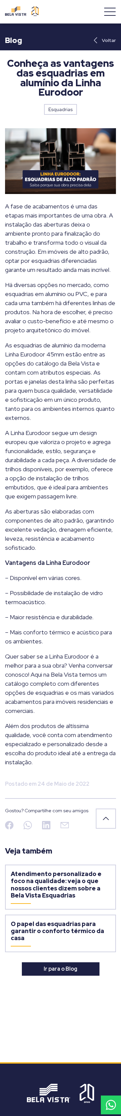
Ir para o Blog (60, 968)
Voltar (109, 40)
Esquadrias (60, 109)
